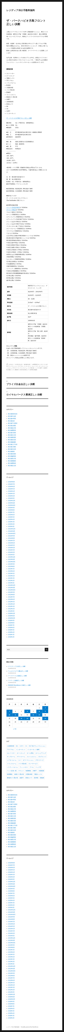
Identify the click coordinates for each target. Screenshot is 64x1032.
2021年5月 (11, 630)
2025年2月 (11, 524)
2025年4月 (11, 519)
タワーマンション (28, 760)
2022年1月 (11, 611)
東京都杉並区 (12, 440)
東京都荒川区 (12, 458)
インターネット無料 (33, 749)
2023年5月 (11, 573)
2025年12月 (11, 500)
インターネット (28, 366)
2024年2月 (11, 552)
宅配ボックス (11, 369)
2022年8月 (11, 594)
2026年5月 (11, 489)
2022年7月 (11, 597)
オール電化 (30, 753)
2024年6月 (11, 543)
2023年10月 (11, 562)
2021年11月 (11, 616)
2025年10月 (11, 505)
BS (39, 364)
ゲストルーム (21, 756)
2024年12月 (11, 529)
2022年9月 (11, 592)
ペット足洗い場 (11, 771)
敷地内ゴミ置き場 (19, 369)
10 (9, 715)
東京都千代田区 (12, 423)
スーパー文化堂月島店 (13, 207)
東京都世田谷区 (12, 414)
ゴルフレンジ (42, 756)
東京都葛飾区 (12, 461)
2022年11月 (11, 587)
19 (21, 718)
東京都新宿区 (12, 437)
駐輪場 (35, 369)
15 (39, 715)
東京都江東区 (12, 447)
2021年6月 (11, 627)
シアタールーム (11, 760)
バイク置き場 (30, 368)
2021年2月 (11, 637)
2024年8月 (11, 538)
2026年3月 (11, 493)
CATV (41, 364)
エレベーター (35, 366)
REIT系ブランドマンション (37, 746)
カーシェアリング (41, 753)
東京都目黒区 (12, 454)
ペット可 (36, 368)
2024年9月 (11, 536)
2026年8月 (11, 482)
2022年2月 (11, 609)
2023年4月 (11, 576)
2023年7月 (11, 569)
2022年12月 (11, 585)
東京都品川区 (12, 428)
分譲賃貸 (41, 771)
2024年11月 (11, 531)
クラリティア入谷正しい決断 (16, 666)
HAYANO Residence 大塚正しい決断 (19, 685)
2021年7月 (11, 625)
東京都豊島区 (12, 463)
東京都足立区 (12, 465)
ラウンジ (21, 771)
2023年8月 (11, 566)
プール (32, 767)
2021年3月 (11, 634)
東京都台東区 (12, 425)
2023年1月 (11, 583)
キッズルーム (11, 756)
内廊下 (40, 368)
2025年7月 (11, 512)
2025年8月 (11, 510)
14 (33, 715)
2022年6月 (11, 599)
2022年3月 (11, 606)
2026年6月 (11, 486)
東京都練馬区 (12, 456)
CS (44, 364)
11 (15, 715)
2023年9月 (11, 564)
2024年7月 (11, 540)
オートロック (42, 366)
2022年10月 (11, 590)
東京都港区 (11, 451)
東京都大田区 (12, 432)
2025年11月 (11, 503)
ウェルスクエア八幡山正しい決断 (18, 671)
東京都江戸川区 (12, 444)
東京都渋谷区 (12, 449)
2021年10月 (11, 618)
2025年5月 (11, 517)
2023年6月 (11, 571)
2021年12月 (11, 613)
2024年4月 (11, 547)
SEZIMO (11, 364)
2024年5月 (11, 545)
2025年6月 (11, 514)
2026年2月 (11, 496)
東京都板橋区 (12, 442)
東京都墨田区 (12, 430)
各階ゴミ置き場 (19, 774)
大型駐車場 (29, 774)
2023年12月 (11, 557)
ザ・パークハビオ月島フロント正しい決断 (19, 118)
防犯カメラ (27, 369)
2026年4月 (11, 491)
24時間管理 (35, 364)
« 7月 (14, 729)
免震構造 (28, 771)
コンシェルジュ (31, 756)
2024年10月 (11, 533)
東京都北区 (11, 421)
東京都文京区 (12, 435)
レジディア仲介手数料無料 (20, 10)
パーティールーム (12, 767)
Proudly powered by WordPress (29, 1027)
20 (27, 718)
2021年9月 (11, 620)
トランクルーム (23, 368)
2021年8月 (11, 623)
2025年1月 (11, 526)
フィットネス (24, 767)
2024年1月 (11, 554)
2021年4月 (11, 632)
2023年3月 (11, 578)
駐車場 (31, 369)
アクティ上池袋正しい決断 (16, 680)
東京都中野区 (12, 418)
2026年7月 (11, 484)
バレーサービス (33, 763)
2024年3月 (11, 550)
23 (45, 718)
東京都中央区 (27, 364)
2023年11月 (11, 559)
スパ (19, 760)
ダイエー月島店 (11, 210)
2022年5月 (11, 601)
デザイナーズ (15, 368)
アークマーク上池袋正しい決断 (17, 676)
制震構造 (9, 774)
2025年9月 (11, 507)
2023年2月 (11, 580)
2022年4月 (11, 604)
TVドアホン (20, 366)
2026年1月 (11, 498)
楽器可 (22, 778)
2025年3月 (11, 522)
